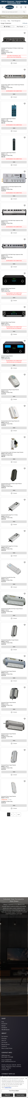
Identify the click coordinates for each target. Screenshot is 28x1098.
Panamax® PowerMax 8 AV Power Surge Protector (12, 608)
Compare (15, 63)
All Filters (8, 26)
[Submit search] (24, 12)
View (14, 60)
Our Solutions (5, 1036)
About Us (4, 1040)
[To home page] (9, 7)
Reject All (7, 1095)
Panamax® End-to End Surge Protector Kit (10, 421)
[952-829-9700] (21, 7)
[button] (2, 7)
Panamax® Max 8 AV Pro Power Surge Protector (11, 483)
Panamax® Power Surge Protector (8, 671)
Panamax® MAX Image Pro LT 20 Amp (9, 546)
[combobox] (20, 26)
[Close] (26, 1078)
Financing (4, 1038)
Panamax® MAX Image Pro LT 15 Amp (9, 514)
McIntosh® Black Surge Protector (8, 288)
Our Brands (4, 1027)
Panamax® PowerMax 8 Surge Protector (9, 640)
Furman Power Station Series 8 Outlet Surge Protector (12, 84)
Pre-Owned (4, 1023)
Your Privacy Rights (14, 1090)
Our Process (4, 1042)
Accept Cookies (20, 1095)
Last (19, 814)
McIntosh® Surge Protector (7, 356)
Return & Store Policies (7, 1048)
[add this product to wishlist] (25, 33)
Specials (4, 1025)
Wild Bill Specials (5, 1029)
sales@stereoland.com (10, 1061)
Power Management (15, 20)
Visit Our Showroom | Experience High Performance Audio (14, 2)
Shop (9, 20)
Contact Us (4, 1046)
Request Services (6, 1044)
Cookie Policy (8, 1087)
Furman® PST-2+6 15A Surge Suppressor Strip (11, 186)
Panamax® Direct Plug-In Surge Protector (10, 389)
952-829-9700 (8, 1059)
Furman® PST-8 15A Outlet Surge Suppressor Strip (12, 254)
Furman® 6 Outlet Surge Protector (8, 118)
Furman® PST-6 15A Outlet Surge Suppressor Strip (12, 220)
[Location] (17, 7)
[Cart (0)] (25, 7)
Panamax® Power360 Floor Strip (8, 577)
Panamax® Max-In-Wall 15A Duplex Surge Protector (12, 452)
